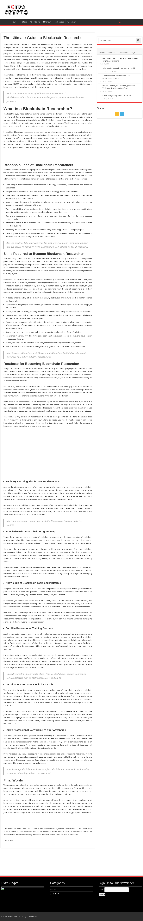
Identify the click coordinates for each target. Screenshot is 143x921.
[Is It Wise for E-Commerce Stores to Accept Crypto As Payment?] (99, 58)
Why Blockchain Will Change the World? (119, 68)
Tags (133, 52)
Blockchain (54, 893)
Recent (102, 52)
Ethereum (47, 22)
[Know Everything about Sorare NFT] (99, 95)
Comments (123, 52)
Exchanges (59, 22)
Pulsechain (71, 22)
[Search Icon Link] (100, 21)
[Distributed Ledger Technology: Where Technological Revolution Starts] (99, 85)
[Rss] (117, 114)
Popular (112, 52)
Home (4, 21)
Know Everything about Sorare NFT (117, 95)
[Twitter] (122, 114)
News (14, 22)
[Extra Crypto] (16, 9)
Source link (8, 840)
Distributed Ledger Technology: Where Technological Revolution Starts (119, 86)
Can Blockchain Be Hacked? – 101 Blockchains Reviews (116, 76)
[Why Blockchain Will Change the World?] (99, 68)
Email (101, 889)
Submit (102, 894)
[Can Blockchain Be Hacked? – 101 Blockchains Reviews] (99, 75)
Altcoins (53, 889)
